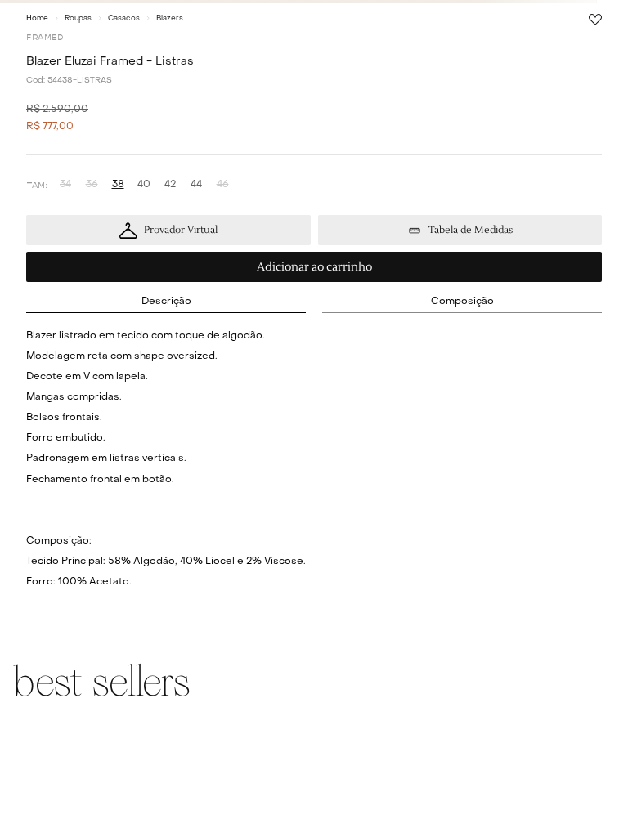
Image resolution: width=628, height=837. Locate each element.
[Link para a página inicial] (37, 18)
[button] (65, 185)
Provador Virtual (181, 230)
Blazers (169, 18)
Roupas (78, 18)
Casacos (124, 18)
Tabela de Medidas (470, 230)
